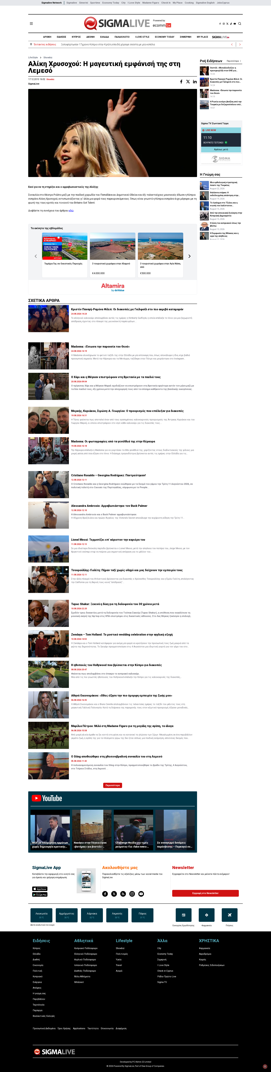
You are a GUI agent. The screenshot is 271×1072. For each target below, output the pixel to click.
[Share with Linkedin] (195, 81)
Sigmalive (71, 2)
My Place (178, 2)
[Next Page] (190, 256)
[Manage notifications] (265, 1066)
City (123, 2)
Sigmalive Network (51, 2)
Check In (166, 2)
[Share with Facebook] (181, 81)
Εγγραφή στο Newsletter (205, 893)
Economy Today (110, 2)
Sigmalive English (205, 2)
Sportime (95, 2)
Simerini (83, 2)
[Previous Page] (36, 256)
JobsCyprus (223, 2)
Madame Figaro (150, 2)
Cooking (189, 2)
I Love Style (134, 2)
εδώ (71, 210)
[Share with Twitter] (188, 81)
